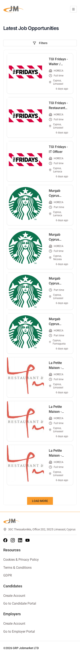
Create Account (14, 596)
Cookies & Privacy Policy (21, 560)
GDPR (7, 575)
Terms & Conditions (17, 568)
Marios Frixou (63, 648)
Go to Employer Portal (19, 631)
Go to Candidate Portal (19, 603)
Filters (43, 43)
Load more (40, 501)
